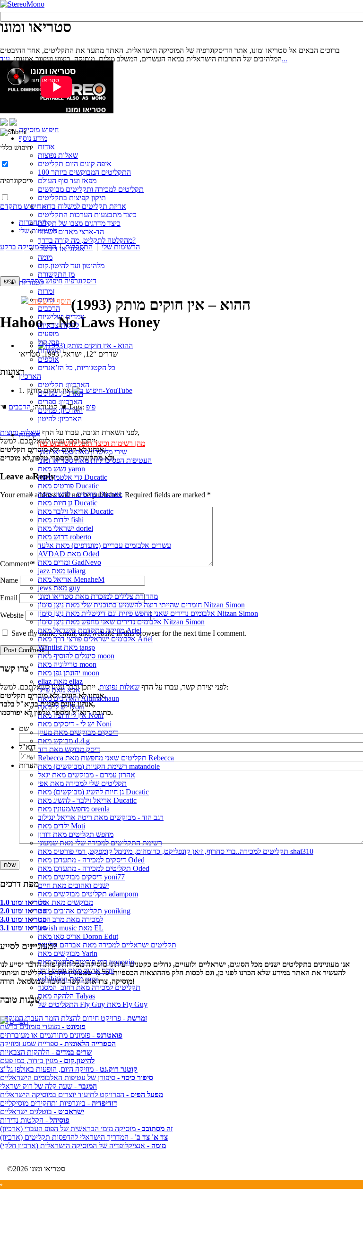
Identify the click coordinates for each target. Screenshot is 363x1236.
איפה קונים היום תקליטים (75, 164)
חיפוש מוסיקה (39, 130)
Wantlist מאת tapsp (66, 647)
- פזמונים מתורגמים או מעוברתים (61, 1035)
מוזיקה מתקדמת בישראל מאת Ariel (89, 630)
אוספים (48, 359)
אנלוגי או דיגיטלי (61, 249)
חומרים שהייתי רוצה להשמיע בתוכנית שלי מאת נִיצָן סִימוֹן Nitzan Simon (141, 605)
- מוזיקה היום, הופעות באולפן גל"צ (69, 1069)
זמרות (46, 291)
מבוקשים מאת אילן (65, 902)
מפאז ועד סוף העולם (67, 181)
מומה (45, 257)
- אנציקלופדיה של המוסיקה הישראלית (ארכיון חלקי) (83, 1146)
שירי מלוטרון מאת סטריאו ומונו (82, 452)
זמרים (46, 300)
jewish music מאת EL (71, 928)
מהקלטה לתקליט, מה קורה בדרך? (87, 240)
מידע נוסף (33, 138)
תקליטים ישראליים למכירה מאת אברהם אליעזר (107, 945)
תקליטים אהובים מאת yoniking (84, 911)
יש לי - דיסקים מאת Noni (75, 724)
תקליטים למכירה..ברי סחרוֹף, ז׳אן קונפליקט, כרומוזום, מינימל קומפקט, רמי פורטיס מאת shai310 (175, 851)
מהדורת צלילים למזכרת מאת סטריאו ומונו (98, 596)
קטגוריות (31, 283)
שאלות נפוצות (58, 155)
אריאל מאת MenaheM (71, 579)
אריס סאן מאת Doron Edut (78, 936)
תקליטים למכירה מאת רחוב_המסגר (89, 987)
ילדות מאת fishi (61, 520)
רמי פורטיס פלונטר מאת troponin (86, 962)
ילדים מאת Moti (61, 826)
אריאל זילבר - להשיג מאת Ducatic (87, 800)
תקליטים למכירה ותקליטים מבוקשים (91, 189)
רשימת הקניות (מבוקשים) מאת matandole (99, 766)
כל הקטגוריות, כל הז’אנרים (76, 368)
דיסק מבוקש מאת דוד (69, 749)
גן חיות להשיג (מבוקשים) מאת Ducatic (93, 792)
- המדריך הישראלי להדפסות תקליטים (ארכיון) (84, 1137)
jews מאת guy (59, 588)
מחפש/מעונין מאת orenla (74, 809)
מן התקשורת (56, 274)
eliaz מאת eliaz (60, 681)
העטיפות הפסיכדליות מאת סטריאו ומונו (95, 460)
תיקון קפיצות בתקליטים (72, 198)
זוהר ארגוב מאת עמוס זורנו (76, 970)
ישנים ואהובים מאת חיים (73, 885)
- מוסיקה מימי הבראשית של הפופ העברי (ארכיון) (86, 1129)
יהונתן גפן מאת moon (68, 673)
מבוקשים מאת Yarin (67, 953)
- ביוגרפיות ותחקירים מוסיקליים (58, 1103)
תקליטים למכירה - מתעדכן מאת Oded (93, 868)
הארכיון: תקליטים (63, 385)
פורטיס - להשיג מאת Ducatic (80, 494)
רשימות (30, 435)
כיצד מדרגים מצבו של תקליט (79, 223)
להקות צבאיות (58, 325)
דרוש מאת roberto (64, 537)
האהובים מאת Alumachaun (78, 698)
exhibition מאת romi (68, 979)
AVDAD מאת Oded (68, 554)
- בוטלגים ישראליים (42, 1112)
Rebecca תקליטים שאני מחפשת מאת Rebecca (106, 758)
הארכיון (30, 376)
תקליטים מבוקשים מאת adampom (88, 894)
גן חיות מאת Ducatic (67, 503)
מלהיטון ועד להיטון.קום (71, 266)
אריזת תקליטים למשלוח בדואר (82, 206)
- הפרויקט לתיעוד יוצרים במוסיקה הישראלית (81, 1095)
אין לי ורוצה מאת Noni (71, 715)
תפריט (18, 1021)
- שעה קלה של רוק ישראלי (48, 1086)
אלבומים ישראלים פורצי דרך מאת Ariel (95, 639)
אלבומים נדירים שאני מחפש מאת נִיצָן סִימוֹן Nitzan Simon (121, 622)
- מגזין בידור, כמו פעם (47, 1061)
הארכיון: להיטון (60, 419)
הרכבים (49, 308)
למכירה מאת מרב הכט (70, 919)
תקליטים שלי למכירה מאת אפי (82, 783)
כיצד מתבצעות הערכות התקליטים (87, 215)
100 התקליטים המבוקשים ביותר (84, 172)
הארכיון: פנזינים (60, 410)
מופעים (48, 334)
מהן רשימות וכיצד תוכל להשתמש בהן (91, 443)
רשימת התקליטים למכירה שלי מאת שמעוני (100, 843)
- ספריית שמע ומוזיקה (58, 1044)
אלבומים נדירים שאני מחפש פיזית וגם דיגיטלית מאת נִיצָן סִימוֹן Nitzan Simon (148, 613)
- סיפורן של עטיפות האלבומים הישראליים (76, 1078)
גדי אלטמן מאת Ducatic (72, 477)
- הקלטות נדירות (34, 1120)
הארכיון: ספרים (60, 402)
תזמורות (49, 351)
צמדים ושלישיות (61, 317)
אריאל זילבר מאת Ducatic (75, 511)
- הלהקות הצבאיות (46, 1052)
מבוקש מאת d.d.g (64, 741)
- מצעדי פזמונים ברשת (43, 1027)
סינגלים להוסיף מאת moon (76, 656)
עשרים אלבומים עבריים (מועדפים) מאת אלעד (104, 545)
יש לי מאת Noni (61, 707)
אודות (46, 147)
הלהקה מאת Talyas (66, 996)
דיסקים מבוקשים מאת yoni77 (81, 877)
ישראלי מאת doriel (65, 528)
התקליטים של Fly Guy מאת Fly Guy (92, 1004)
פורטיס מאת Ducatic (68, 486)
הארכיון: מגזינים (60, 393)
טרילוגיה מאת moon (67, 664)
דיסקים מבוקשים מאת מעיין (78, 732)
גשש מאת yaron (61, 469)
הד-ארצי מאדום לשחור (71, 232)
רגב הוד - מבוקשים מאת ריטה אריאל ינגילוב (101, 817)
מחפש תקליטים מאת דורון (75, 834)
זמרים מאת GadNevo (69, 562)
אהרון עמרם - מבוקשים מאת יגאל (86, 775)
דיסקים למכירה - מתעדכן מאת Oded (91, 860)
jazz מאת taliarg (62, 571)
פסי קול (48, 342)
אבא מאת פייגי (59, 690)
